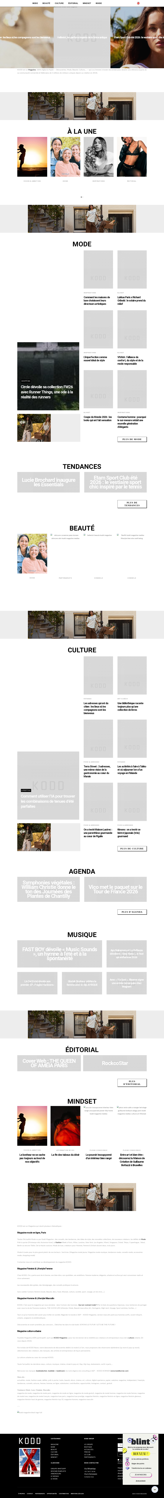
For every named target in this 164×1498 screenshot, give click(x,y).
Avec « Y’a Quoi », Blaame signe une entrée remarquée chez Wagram (127, 983)
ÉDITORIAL (131, 181)
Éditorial (73, 3)
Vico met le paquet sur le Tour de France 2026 (115, 889)
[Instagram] (118, 3)
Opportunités (52, 1493)
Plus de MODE (132, 439)
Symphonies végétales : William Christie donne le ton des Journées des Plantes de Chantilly (49, 889)
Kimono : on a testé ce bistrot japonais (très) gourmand (128, 833)
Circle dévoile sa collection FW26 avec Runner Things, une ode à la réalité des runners (47, 392)
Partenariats (65, 578)
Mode (35, 3)
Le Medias (55, 1476)
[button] (146, 3)
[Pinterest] (131, 3)
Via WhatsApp (90, 1469)
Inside (99, 3)
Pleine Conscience (98, 1150)
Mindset (87, 3)
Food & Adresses (91, 762)
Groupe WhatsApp (58, 1469)
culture (131, 1338)
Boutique (88, 1447)
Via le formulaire (90, 1474)
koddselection (41, 1371)
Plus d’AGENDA (132, 912)
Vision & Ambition (32, 181)
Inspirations (98, 181)
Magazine (32, 70)
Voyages (87, 699)
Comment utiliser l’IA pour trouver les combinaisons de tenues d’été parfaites (48, 801)
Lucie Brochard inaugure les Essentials (48, 482)
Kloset (120, 293)
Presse (87, 1452)
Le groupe (88, 1444)
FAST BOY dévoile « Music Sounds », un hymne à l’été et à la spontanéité (59, 953)
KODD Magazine (60, 1338)
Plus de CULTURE (132, 848)
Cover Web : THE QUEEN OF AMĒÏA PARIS (49, 1063)
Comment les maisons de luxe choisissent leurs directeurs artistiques (99, 189)
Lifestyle (26, 790)
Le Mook (54, 1479)
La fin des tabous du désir (65, 1154)
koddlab (51, 1371)
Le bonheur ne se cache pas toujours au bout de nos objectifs (32, 189)
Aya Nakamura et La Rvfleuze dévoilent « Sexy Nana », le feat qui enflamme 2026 (126, 954)
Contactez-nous (89, 1477)
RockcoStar (115, 1063)
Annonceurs (56, 1474)
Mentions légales (77, 1493)
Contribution (64, 1493)
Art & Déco (122, 699)
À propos (21, 1493)
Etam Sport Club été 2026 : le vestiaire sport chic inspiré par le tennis (82, 37)
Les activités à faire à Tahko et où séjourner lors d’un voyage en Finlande (131, 770)
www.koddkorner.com (119, 1371)
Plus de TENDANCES (132, 504)
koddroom (61, 1371)
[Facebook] (121, 3)
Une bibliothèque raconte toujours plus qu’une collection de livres (130, 707)
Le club (87, 1454)
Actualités (88, 1449)
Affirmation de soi (65, 1150)
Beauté (46, 3)
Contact (30, 1493)
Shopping (25, 381)
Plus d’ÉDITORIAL (132, 1082)
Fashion (59, 1242)
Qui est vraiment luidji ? (88, 1305)
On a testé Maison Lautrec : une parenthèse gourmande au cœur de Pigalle (98, 833)
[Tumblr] (128, 3)
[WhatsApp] (125, 3)
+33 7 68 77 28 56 (89, 1471)
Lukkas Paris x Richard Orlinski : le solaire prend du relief (131, 301)
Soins (65, 181)
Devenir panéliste (58, 1471)
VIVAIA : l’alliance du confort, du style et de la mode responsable (130, 360)
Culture (59, 3)
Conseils (98, 578)
